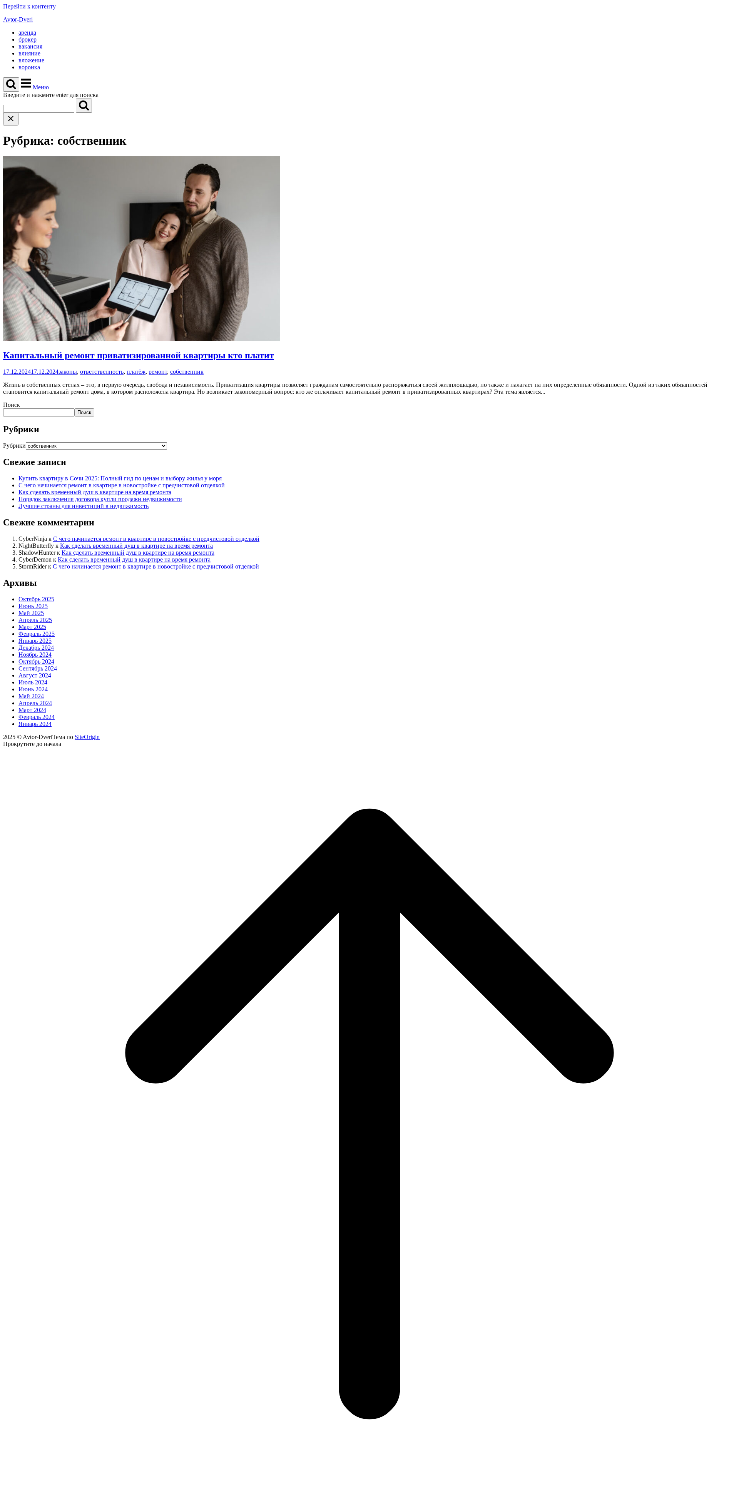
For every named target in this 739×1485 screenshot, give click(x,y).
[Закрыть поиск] (10, 119)
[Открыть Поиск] (11, 84)
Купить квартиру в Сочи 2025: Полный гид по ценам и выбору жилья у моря (120, 478)
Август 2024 (34, 675)
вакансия (30, 46)
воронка (29, 67)
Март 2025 (32, 627)
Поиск (11, 404)
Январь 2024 (35, 724)
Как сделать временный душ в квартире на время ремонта (94, 492)
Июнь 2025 (33, 606)
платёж (136, 371)
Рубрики (14, 445)
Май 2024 (31, 696)
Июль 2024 (32, 682)
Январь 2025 (35, 640)
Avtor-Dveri (18, 19)
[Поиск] (84, 106)
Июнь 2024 (33, 689)
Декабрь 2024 (36, 647)
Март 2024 (32, 710)
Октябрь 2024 (36, 661)
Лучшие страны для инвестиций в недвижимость (83, 506)
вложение (31, 60)
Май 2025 (31, 613)
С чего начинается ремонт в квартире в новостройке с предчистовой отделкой (121, 485)
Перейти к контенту (29, 6)
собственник (187, 371)
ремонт (158, 371)
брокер (27, 39)
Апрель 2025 (35, 620)
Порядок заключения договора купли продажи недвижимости (100, 499)
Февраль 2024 (36, 717)
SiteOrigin (87, 737)
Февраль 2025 (36, 633)
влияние (29, 53)
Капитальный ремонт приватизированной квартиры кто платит (138, 355)
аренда (27, 32)
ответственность (102, 371)
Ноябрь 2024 (35, 654)
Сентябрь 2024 (37, 668)
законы (68, 371)
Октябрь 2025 (36, 599)
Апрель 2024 (35, 703)
